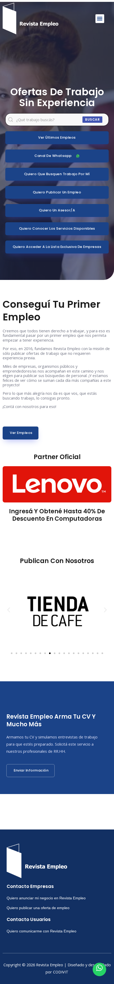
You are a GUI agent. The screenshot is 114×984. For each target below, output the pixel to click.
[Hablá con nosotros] (99, 969)
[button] (99, 18)
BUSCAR (92, 119)
